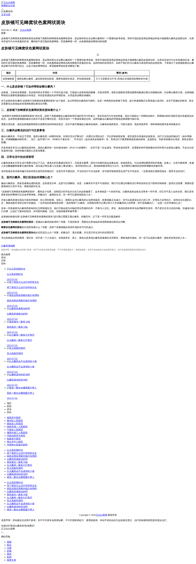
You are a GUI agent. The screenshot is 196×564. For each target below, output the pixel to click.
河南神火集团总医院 (17, 445)
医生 (8, 5)
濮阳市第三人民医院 (17, 432)
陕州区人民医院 (15, 420)
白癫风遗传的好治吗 (17, 474)
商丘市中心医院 (15, 442)
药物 (9, 551)
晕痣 (9, 554)
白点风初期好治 (15, 450)
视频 (3, 5)
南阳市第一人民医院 (17, 426)
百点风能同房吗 (15, 468)
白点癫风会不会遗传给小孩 (20, 471)
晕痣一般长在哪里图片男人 (20, 477)
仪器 (12, 5)
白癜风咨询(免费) (23, 526)
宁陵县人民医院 (15, 429)
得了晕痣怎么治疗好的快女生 (22, 453)
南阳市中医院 (14, 417)
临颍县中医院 (14, 439)
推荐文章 (11, 560)
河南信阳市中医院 (16, 435)
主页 (3, 14)
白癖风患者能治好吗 (17, 459)
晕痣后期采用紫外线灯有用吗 (22, 456)
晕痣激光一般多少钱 (17, 462)
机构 (9, 557)
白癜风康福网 (8, 246)
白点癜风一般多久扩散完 (19, 465)
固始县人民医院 (15, 423)
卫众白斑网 (25, 30)
